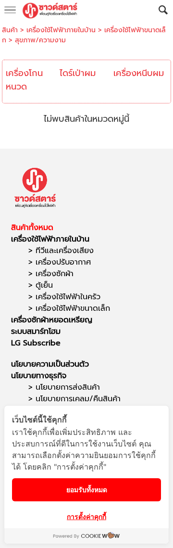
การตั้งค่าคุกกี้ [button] (86, 516)
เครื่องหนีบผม (138, 73)
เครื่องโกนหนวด (24, 79)
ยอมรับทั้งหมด (86, 489)
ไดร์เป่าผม (78, 73)
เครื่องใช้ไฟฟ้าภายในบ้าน (61, 30)
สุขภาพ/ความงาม (40, 40)
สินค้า (10, 30)
